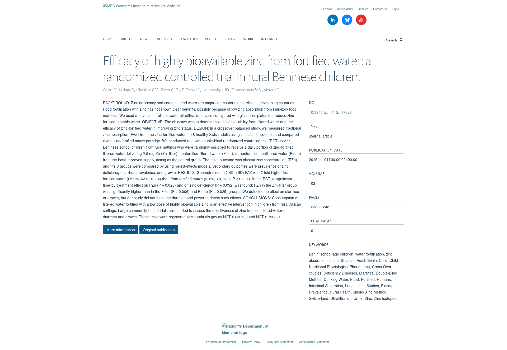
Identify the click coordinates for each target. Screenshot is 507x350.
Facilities (189, 38)
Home (108, 38)
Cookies (363, 9)
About (126, 38)
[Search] (401, 39)
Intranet (269, 38)
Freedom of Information (221, 341)
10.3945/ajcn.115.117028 (330, 112)
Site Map (326, 9)
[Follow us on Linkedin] (333, 19)
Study (230, 38)
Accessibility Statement (314, 341)
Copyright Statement (280, 341)
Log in (396, 9)
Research (165, 38)
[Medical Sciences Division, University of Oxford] (150, 339)
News (144, 38)
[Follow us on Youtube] (361, 19)
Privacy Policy (251, 341)
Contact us (380, 9)
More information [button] (120, 229)
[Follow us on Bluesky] (347, 19)
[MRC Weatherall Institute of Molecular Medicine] (141, 3)
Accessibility (345, 9)
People (211, 38)
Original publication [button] (159, 229)
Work (248, 38)
